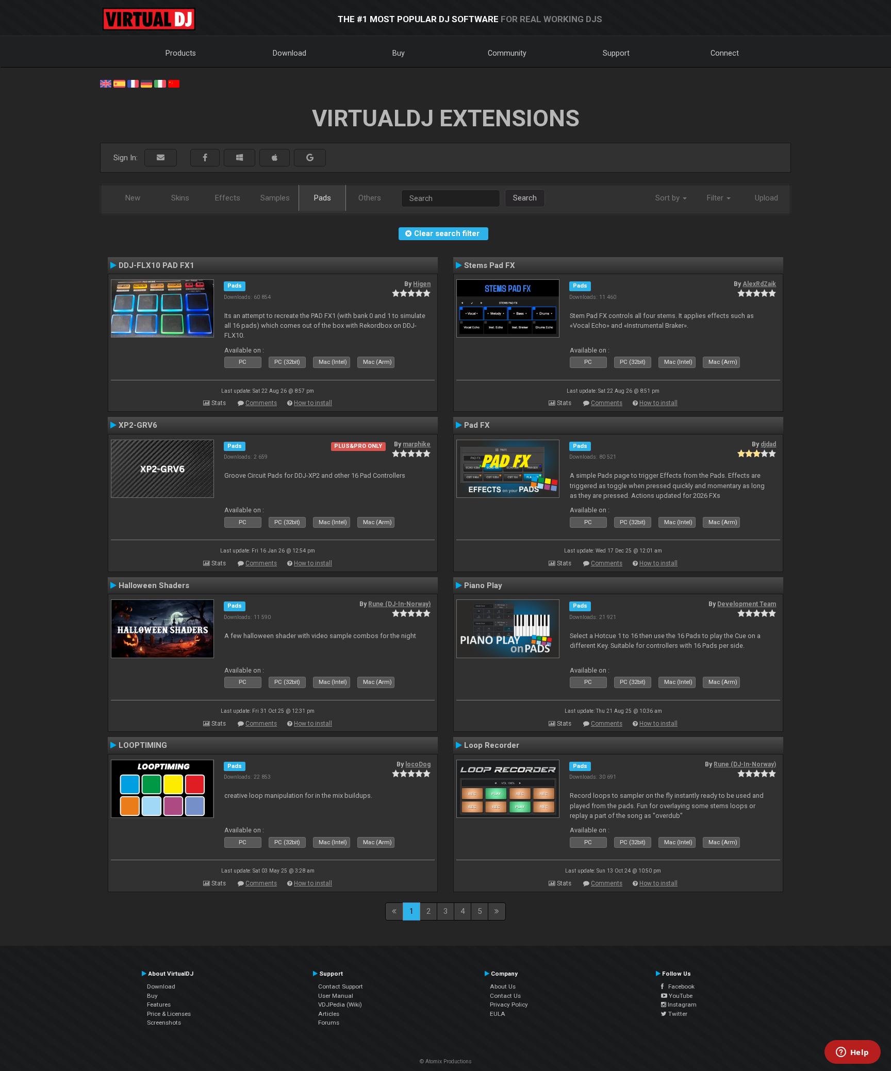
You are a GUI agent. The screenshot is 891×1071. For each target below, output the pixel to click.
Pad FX (477, 425)
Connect (725, 53)
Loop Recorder (491, 745)
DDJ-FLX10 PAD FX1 (156, 265)
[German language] (146, 83)
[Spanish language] (119, 83)
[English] (105, 83)
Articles (328, 1013)
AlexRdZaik (759, 284)
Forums (328, 1022)
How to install (313, 403)
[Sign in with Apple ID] (274, 158)
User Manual (335, 995)
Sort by (668, 198)
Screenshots (164, 1022)
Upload (766, 198)
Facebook (679, 986)
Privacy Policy (509, 1004)
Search (525, 198)
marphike (417, 444)
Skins (180, 198)
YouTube (679, 995)
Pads (322, 198)
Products (181, 53)
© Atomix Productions (446, 1061)
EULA (497, 1013)
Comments (261, 403)
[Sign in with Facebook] (205, 158)
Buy (398, 53)
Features (159, 1004)
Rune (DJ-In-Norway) (399, 604)
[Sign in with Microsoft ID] (239, 158)
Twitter (677, 1013)
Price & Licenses (169, 1013)
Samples (275, 198)
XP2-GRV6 (138, 425)
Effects (227, 198)
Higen (422, 284)
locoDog (418, 764)
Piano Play (483, 585)
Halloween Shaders (154, 585)
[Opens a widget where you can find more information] (852, 1053)
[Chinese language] (173, 83)
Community (507, 53)
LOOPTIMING (143, 745)
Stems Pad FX (489, 265)
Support (616, 53)
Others (369, 198)
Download (289, 53)
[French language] (133, 83)
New (132, 198)
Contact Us (505, 995)
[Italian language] (160, 83)
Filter (716, 198)
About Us (503, 986)
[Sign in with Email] (160, 158)
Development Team (746, 604)
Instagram (681, 1004)
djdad (768, 444)
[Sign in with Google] (310, 158)
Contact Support (340, 986)
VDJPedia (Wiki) (340, 1004)
